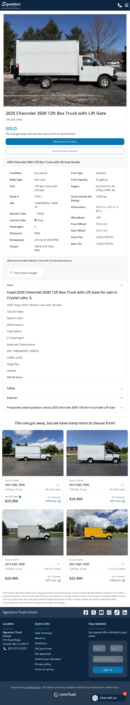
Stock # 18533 (76, 559)
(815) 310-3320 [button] (17, 648)
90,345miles (117, 489)
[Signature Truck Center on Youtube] (100, 612)
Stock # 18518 (76, 480)
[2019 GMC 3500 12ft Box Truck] (97, 453)
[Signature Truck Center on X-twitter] (92, 612)
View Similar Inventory (65, 151)
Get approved (43, 653)
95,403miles (53, 489)
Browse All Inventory (65, 141)
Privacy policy (43, 664)
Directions (41, 643)
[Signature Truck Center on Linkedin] (123, 612)
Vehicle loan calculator (48, 659)
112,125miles (116, 568)
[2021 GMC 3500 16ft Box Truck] (32, 453)
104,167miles (52, 568)
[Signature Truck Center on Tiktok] (116, 612)
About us (40, 638)
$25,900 (75, 578)
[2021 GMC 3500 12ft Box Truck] (97, 532)
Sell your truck (43, 648)
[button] (119, 5)
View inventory (43, 633)
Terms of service (44, 669)
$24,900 (75, 499)
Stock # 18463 (12, 480)
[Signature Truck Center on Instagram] (108, 612)
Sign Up (107, 669)
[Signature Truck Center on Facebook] (84, 612)
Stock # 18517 (12, 559)
